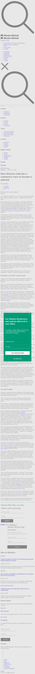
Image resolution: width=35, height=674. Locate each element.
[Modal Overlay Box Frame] (17, 337)
